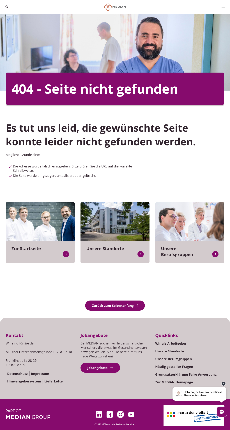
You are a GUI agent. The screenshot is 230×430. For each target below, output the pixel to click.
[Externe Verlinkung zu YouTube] (131, 414)
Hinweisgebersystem (24, 381)
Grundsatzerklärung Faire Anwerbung (186, 374)
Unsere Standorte (169, 351)
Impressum (40, 373)
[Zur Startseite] (115, 7)
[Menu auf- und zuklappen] (223, 7)
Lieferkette (53, 381)
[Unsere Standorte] (140, 254)
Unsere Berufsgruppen (173, 359)
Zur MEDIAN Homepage (174, 382)
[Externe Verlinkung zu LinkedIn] (99, 414)
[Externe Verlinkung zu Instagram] (120, 414)
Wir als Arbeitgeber (171, 343)
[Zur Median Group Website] (28, 414)
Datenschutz (17, 373)
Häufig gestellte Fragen (174, 366)
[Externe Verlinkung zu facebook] (110, 414)
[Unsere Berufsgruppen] (215, 254)
